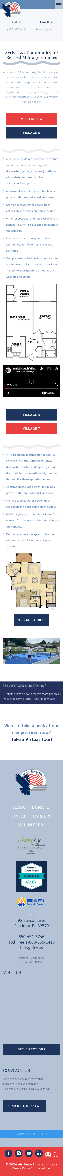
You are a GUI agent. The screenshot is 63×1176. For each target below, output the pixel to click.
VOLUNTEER (30, 824)
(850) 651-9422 (17, 29)
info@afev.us (31, 947)
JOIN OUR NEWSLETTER (32, 1133)
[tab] (31, 118)
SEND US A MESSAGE (24, 1106)
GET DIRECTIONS (31, 1049)
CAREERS (42, 815)
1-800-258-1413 (40, 942)
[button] (59, 4)
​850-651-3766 (31, 936)
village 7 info (31, 620)
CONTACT (20, 815)
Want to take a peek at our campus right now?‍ (31, 732)
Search (20, 807)
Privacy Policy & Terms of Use (31, 1168)
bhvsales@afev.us (46, 29)
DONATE (40, 807)
